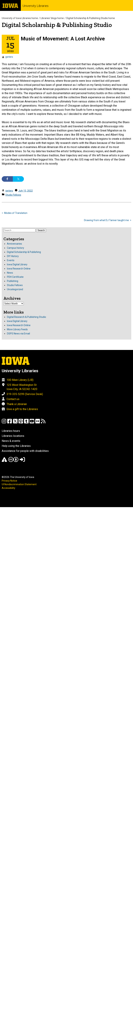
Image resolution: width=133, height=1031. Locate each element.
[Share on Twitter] (18, 179)
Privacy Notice (9, 480)
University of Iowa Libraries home (20, 18)
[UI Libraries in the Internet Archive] (4, 461)
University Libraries (35, 6)
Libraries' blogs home (52, 18)
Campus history (15, 247)
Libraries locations (13, 436)
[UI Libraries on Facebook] (9, 422)
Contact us (13, 399)
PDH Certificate (15, 276)
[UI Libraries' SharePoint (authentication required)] (22, 461)
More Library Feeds (17, 329)
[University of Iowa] (10, 5)
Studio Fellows (13, 194)
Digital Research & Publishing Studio (26, 317)
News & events (11, 441)
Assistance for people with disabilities (25, 451)
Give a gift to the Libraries (22, 409)
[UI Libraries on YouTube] (32, 422)
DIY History (13, 256)
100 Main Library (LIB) (20, 380)
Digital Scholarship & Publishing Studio (57, 24)
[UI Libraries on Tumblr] (26, 422)
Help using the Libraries (16, 446)
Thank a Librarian (17, 404)
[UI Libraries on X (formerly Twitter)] (15, 422)
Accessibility (8, 488)
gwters (9, 56)
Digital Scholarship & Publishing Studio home (90, 18)
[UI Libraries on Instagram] (4, 422)
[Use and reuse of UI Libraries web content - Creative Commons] (13, 461)
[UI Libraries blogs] (43, 422)
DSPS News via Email (18, 333)
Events (10, 260)
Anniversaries (14, 243)
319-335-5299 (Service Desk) (25, 394)
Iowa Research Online (18, 268)
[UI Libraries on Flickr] (37, 422)
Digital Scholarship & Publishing (24, 252)
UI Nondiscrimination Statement (19, 484)
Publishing (12, 281)
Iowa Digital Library (17, 264)
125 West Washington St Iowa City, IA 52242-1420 (22, 387)
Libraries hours (11, 431)
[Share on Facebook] (7, 179)
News (10, 272)
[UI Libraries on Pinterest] (21, 422)
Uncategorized (15, 289)
